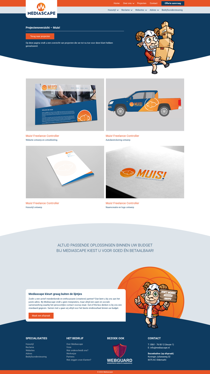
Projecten (141, 3)
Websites (139, 10)
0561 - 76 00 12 (157, 344)
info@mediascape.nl (160, 347)
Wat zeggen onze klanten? (78, 360)
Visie (68, 347)
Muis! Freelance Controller (42, 136)
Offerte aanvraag (173, 3)
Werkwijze (71, 354)
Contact (153, 3)
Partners (70, 357)
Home (117, 3)
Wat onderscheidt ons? (77, 350)
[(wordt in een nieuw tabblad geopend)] (119, 353)
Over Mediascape (74, 344)
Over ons (127, 3)
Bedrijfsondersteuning (172, 10)
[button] (133, 3)
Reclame (125, 10)
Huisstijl (112, 10)
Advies (153, 10)
